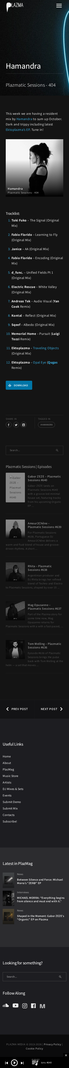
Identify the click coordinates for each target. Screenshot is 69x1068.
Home (7, 756)
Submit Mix (10, 808)
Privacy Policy (53, 1044)
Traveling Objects (46, 348)
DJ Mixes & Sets (13, 789)
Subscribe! (10, 821)
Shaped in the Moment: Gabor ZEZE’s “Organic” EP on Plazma (40, 917)
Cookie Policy (34, 1048)
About (7, 763)
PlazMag (8, 769)
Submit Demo (12, 802)
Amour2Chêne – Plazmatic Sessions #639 (45, 525)
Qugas (53, 362)
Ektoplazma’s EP (18, 129)
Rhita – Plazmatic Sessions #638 (40, 568)
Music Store (10, 776)
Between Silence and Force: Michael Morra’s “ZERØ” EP (40, 881)
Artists (7, 782)
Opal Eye (39, 362)
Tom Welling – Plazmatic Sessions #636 (44, 645)
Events (7, 795)
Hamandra (24, 119)
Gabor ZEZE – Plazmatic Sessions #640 (44, 478)
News (20, 874)
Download (21, 385)
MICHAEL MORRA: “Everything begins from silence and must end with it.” (41, 899)
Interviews (23, 892)
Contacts (9, 815)
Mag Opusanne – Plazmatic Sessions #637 (45, 607)
